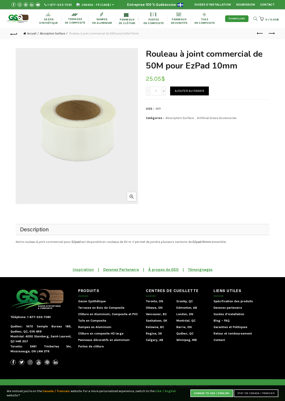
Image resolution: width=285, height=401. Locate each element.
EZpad (76, 242)
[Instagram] (30, 362)
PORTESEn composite (154, 18)
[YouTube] (38, 362)
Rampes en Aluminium (102, 18)
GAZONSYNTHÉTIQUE (48, 18)
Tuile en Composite (92, 320)
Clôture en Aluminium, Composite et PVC (108, 314)
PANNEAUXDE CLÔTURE (127, 19)
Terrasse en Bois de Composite (101, 308)
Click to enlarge (131, 196)
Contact (267, 4)
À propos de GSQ (163, 269)
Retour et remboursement (233, 333)
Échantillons (237, 18)
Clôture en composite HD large (101, 333)
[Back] (13, 33)
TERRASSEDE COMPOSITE (75, 18)
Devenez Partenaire (121, 269)
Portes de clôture (91, 346)
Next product (271, 33)
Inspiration (83, 269)
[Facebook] (13, 362)
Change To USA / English (212, 393)
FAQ (227, 320)
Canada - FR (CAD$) (96, 4)
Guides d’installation (212, 4)
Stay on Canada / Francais (256, 393)
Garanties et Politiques (230, 327)
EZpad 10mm (201, 242)
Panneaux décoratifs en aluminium (104, 340)
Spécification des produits (233, 301)
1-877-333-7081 (59, 4)
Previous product (260, 33)
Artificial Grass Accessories (217, 118)
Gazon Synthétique (92, 301)
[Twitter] (21, 362)
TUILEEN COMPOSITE (205, 18)
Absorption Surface (52, 33)
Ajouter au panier (189, 91)
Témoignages (200, 269)
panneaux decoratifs (179, 18)
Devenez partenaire (228, 308)
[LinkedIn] (55, 362)
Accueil (31, 33)
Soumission (245, 4)
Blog (217, 320)
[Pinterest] (47, 362)
